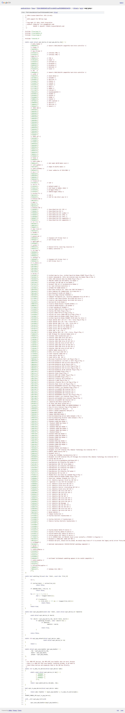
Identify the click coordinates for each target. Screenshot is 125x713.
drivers (75, 8)
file (55, 12)
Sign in (121, 2)
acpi (81, 8)
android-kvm (25, 8)
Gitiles (10, 710)
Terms (19, 710)
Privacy (15, 710)
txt (118, 710)
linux (33, 8)
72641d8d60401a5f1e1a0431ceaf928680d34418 (53, 8)
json (122, 710)
